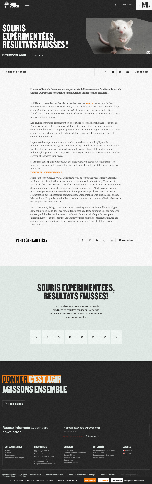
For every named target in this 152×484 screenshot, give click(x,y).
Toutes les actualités (15, 72)
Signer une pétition (71, 462)
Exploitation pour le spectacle (41, 451)
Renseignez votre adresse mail (82, 428)
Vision (7, 450)
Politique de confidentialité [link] (134, 481)
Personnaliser (117, 480)
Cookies (22, 476)
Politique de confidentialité (30, 475)
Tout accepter (90, 480)
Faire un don (68, 450)
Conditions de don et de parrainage (81, 475)
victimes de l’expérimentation (46, 172)
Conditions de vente (107, 475)
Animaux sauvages (41, 459)
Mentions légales (9, 475)
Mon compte (128, 5)
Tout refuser (103, 480)
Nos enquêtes (98, 452)
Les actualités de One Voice (104, 450)
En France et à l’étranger (14, 457)
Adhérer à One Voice (72, 457)
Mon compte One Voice (54, 475)
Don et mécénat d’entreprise (75, 452)
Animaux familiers (41, 461)
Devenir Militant (70, 455)
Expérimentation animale (43, 454)
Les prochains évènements (103, 455)
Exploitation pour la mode (44, 456)
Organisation (10, 455)
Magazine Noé (98, 457)
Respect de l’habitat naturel (45, 464)
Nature (89, 103)
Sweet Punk (137, 475)
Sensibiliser (68, 460)
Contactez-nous (8, 476)
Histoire (8, 452)
